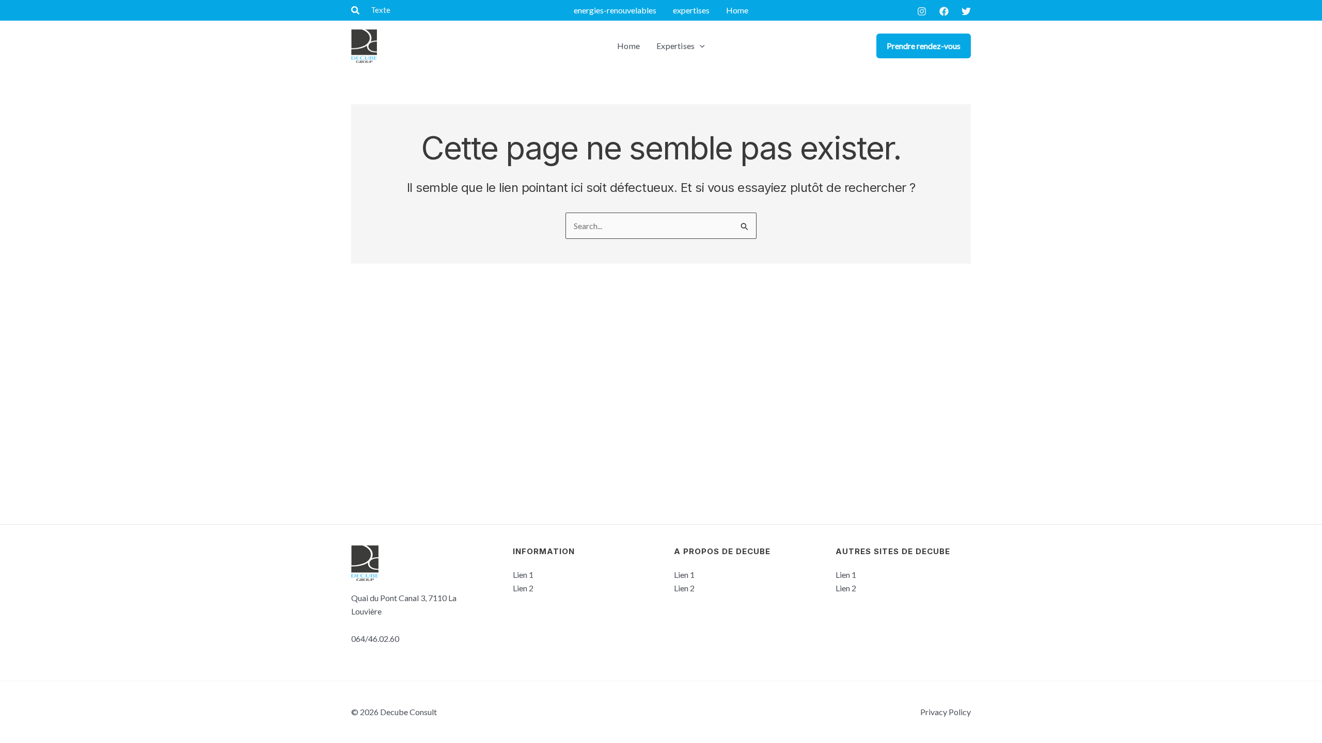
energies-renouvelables (615, 10)
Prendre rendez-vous (924, 46)
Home (737, 10)
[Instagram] (921, 11)
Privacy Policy (945, 712)
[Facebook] (944, 11)
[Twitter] (966, 11)
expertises (691, 10)
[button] (355, 10)
